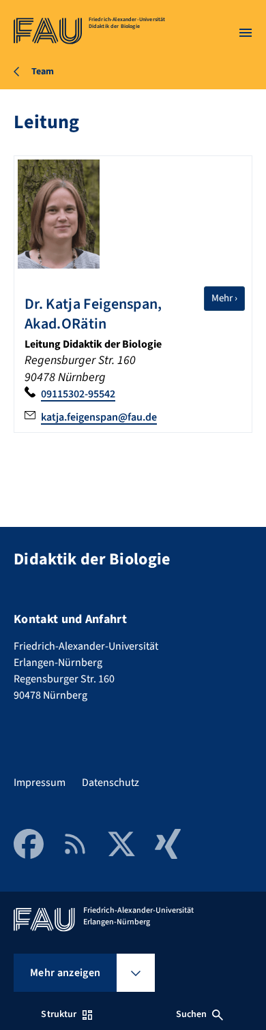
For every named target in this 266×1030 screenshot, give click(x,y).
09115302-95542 (78, 394)
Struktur (58, 1014)
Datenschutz (110, 782)
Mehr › (228, 297)
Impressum (39, 782)
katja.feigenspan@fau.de (99, 417)
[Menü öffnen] (246, 33)
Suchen (191, 1014)
